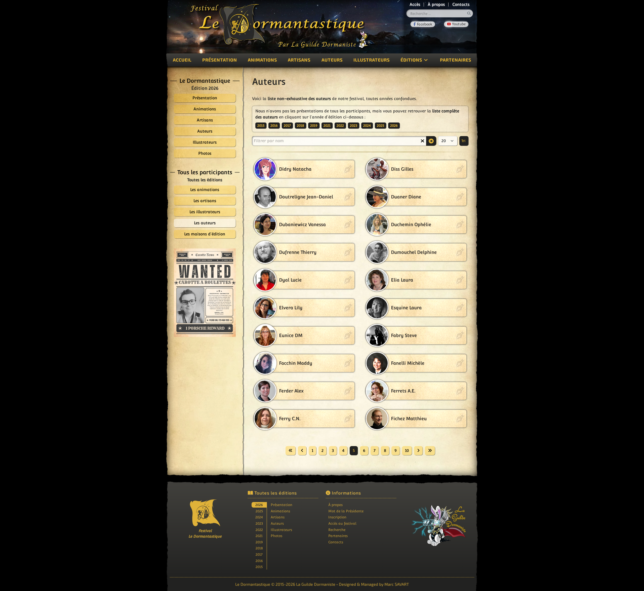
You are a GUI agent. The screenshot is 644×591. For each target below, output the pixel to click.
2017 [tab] (259, 554)
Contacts (460, 4)
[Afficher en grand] (205, 292)
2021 (327, 125)
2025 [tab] (259, 511)
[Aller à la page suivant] (418, 450)
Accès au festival (342, 523)
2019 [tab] (259, 542)
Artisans (299, 60)
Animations (262, 60)
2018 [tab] (259, 548)
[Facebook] (422, 24)
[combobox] (439, 13)
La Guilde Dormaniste (315, 584)
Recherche (336, 529)
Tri (463, 141)
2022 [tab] (259, 529)
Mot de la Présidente (346, 511)
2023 (353, 125)
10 (407, 450)
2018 (300, 125)
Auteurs (332, 60)
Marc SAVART (396, 584)
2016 (274, 125)
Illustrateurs (371, 60)
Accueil (182, 60)
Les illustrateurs (204, 211)
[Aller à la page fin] (430, 450)
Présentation (219, 60)
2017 (287, 125)
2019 (313, 125)
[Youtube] (456, 24)
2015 (260, 125)
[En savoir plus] (439, 522)
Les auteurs (205, 223)
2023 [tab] (259, 523)
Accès (415, 4)
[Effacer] (422, 141)
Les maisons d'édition (204, 234)
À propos (436, 4)
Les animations (204, 189)
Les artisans (204, 200)
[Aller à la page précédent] (302, 450)
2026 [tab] (259, 505)
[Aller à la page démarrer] (291, 450)
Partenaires (455, 60)
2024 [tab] (259, 517)
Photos (276, 536)
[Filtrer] (431, 141)
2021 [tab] (259, 536)
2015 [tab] (259, 567)
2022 (340, 125)
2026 (394, 125)
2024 (367, 125)
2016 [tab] (259, 560)
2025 (380, 125)
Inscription (337, 517)
